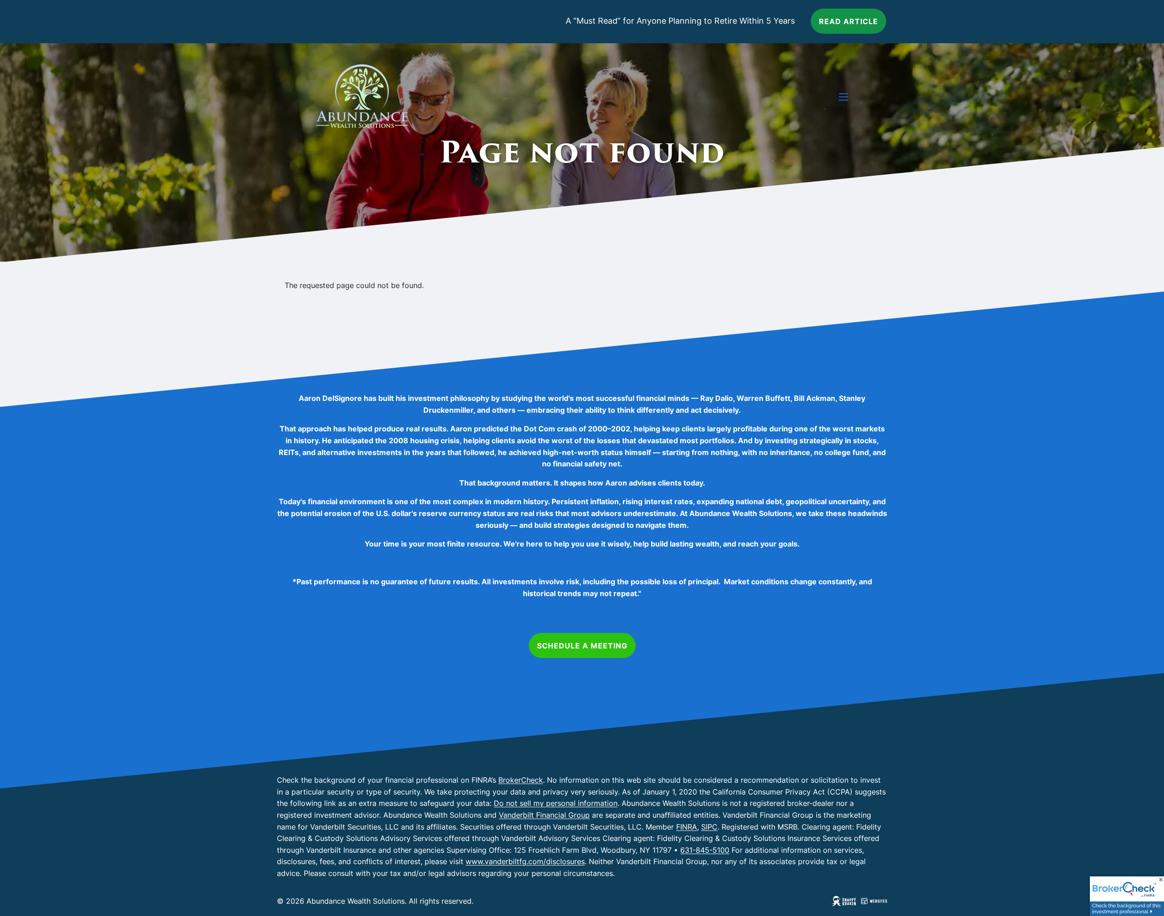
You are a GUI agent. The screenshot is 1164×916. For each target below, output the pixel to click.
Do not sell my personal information (555, 803)
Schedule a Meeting (582, 645)
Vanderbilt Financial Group (544, 815)
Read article (848, 21)
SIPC (709, 826)
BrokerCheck (520, 779)
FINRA (686, 826)
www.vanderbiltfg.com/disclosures (525, 861)
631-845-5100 (704, 850)
